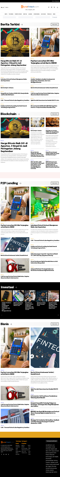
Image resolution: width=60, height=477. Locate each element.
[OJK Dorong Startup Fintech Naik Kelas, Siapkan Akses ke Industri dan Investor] (15, 265)
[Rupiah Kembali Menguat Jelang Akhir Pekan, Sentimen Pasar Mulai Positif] (53, 295)
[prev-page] (2, 315)
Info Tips (33, 77)
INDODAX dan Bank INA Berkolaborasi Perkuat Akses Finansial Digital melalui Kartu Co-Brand (45, 413)
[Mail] (6, 454)
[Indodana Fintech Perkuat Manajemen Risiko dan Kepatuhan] (45, 204)
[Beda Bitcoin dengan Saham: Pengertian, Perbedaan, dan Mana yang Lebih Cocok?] (30, 295)
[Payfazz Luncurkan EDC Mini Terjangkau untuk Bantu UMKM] (45, 42)
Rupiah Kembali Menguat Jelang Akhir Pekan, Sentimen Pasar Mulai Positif (53, 305)
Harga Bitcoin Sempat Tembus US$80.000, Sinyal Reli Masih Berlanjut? (52, 153)
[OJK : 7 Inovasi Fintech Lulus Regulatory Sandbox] (15, 416)
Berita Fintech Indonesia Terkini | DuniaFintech (44, 87)
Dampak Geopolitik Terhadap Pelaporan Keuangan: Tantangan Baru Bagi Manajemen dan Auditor (45, 404)
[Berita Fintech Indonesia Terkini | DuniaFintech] (15, 244)
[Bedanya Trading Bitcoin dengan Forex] (41, 295)
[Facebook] (49, 7)
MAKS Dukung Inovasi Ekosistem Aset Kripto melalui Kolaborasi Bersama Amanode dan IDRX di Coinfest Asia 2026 (52, 164)
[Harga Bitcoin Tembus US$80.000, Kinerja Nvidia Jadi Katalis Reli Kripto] (52, 122)
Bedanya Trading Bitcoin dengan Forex (41, 304)
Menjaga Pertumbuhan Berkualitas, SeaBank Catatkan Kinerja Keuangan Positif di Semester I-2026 (45, 421)
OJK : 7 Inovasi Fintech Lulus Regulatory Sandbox (15, 100)
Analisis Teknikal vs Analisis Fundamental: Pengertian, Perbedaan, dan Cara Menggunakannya (43, 81)
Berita (2, 59)
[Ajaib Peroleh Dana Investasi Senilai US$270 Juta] (18, 295)
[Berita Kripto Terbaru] (37, 122)
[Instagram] (52, 7)
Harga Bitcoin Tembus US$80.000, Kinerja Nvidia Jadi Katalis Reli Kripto (52, 132)
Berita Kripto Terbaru (7, 87)
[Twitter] (54, 7)
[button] (57, 7)
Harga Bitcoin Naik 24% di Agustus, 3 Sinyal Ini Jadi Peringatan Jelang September (13, 63)
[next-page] (58, 315)
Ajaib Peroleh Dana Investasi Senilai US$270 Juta (45, 100)
